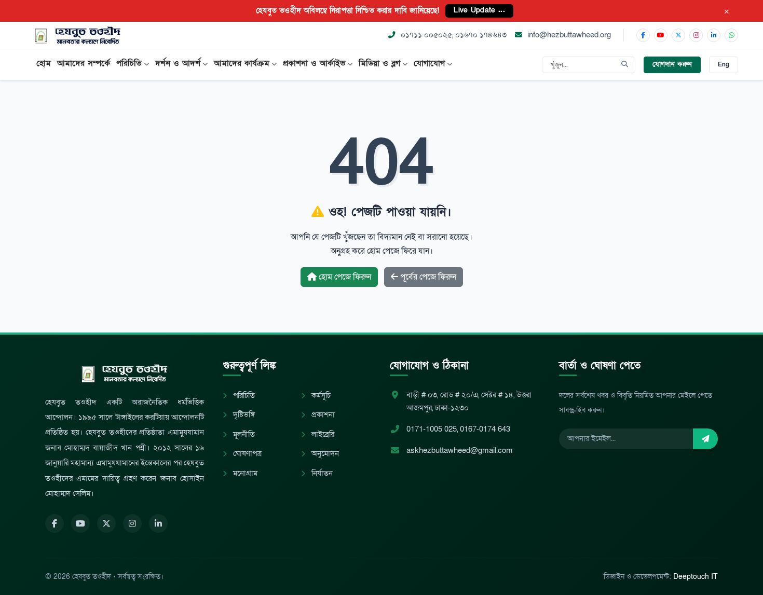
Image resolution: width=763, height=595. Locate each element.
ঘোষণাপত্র (246, 454)
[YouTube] (660, 35)
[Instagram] (696, 35)
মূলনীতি (243, 434)
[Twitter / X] (678, 35)
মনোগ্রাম (244, 473)
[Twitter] (106, 523)
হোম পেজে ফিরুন (344, 277)
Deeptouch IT (695, 577)
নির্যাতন (321, 473)
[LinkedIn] (713, 35)
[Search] (624, 65)
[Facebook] (643, 35)
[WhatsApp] (731, 35)
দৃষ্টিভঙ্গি (243, 415)
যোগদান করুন (672, 64)
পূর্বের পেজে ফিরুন (427, 277)
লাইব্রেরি (321, 434)
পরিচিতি (243, 395)
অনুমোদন (324, 454)
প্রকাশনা (322, 415)
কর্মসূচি (320, 395)
